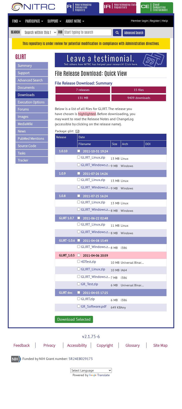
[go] (117, 32)
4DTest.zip (88, 261)
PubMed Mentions (31, 138)
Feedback (22, 345)
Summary (25, 65)
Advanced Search (133, 33)
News (22, 131)
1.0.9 (62, 173)
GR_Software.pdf (93, 306)
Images (23, 116)
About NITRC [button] (74, 21)
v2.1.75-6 (91, 336)
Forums (23, 109)
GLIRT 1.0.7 (66, 218)
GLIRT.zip (88, 299)
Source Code (27, 146)
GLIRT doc (65, 293)
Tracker (23, 160)
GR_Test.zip (89, 284)
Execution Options (31, 102)
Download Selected (74, 319)
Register (155, 21)
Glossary (133, 345)
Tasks (21, 153)
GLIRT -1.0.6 (67, 240)
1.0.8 (62, 196)
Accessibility (77, 345)
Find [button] (15, 21)
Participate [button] (33, 21)
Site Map (160, 345)
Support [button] (53, 21)
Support (24, 73)
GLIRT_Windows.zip (96, 165)
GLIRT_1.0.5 (67, 255)
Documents (26, 87)
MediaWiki (25, 124)
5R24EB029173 (81, 358)
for (60, 32)
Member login (139, 21)
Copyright (105, 345)
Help (165, 21)
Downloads (26, 94)
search (15, 32)
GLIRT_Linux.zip (93, 157)
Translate (103, 375)
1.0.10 (63, 151)
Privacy (49, 345)
